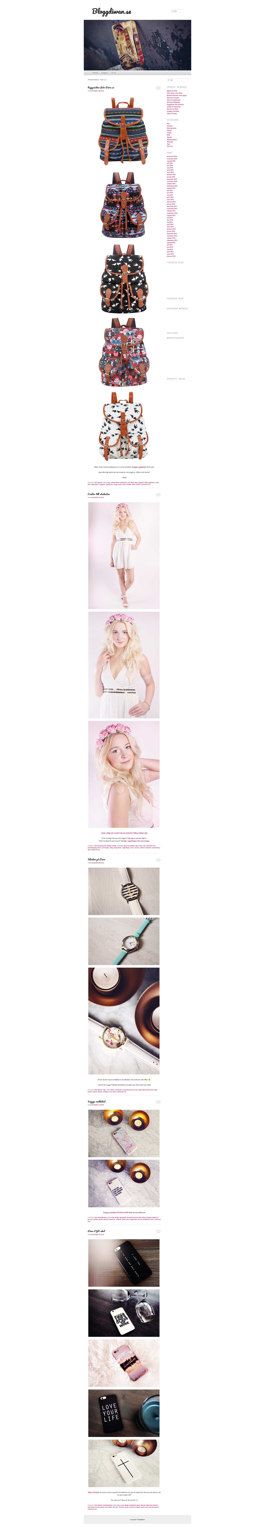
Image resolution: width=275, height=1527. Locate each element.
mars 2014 (170, 227)
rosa (110, 1092)
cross (122, 1505)
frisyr (141, 846)
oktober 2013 (171, 238)
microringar (145, 841)
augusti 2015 (171, 188)
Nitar (168, 135)
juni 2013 (170, 247)
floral (136, 1090)
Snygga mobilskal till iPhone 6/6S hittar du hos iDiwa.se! (124, 1212)
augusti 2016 (171, 161)
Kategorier (105, 73)
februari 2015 (171, 202)
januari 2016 (171, 177)
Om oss (113, 73)
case (112, 1217)
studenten (148, 848)
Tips (104, 1090)
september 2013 (172, 240)
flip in (137, 846)
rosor (132, 848)
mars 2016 (170, 172)
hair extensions (148, 846)
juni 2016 (170, 165)
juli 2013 (170, 245)
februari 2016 (171, 174)
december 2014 (172, 206)
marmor (131, 1507)
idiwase (154, 1217)
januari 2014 (171, 231)
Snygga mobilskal (96, 1101)
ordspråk (118, 1219)
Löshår (114, 846)
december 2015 (172, 179)
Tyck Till (170, 146)
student (142, 848)
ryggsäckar (109, 484)
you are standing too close (146, 1219)
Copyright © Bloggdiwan (137, 1519)
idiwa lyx (143, 1505)
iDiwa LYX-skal (96, 1231)
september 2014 (172, 213)
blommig (126, 1090)
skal (127, 1219)
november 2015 (172, 181)
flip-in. (144, 838)
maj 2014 (170, 222)
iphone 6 (106, 1219)
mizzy (111, 848)
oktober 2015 (171, 184)
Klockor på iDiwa (96, 859)
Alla (96, 482)
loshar (99, 848)
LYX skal (121, 1507)
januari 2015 (171, 204)
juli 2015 (170, 190)
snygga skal (133, 1219)
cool (129, 482)
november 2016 (172, 159)
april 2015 (170, 197)
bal (122, 846)
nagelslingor (132, 841)
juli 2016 (170, 163)
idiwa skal (149, 1505)
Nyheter (100, 482)
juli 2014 (170, 218)
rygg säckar (95, 484)
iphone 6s (112, 1219)
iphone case (104, 1507)
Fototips (169, 126)
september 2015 (172, 186)
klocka (95, 1092)
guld (140, 1090)
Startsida (95, 73)
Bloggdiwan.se (111, 11)
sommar (136, 848)
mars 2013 (170, 254)
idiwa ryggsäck (139, 482)
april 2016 (170, 170)
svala (119, 484)
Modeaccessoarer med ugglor (177, 95)
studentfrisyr (156, 848)
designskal (123, 1217)
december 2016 (172, 156)
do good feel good (132, 1217)
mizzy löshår (117, 848)
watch (114, 1092)
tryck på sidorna (153, 1507)
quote (124, 1219)
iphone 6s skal (95, 1507)
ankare (112, 1090)
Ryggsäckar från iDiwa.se (101, 87)
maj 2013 (170, 249)
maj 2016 (170, 168)
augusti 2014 (171, 215)
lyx (117, 1507)
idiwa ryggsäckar (149, 482)
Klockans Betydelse (173, 102)
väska (133, 484)
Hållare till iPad (172, 91)
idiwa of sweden (147, 1217)
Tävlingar (170, 142)
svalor (124, 484)
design (117, 1217)
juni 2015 (170, 193)
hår (154, 846)
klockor (100, 1092)
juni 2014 (170, 220)
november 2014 (172, 208)
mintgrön (105, 1092)
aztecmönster (115, 482)
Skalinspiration (102, 1217)
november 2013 (172, 236)
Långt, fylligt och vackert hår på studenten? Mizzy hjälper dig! (124, 833)
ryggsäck (102, 484)
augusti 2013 (171, 242)
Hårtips (109, 846)
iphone (101, 1219)
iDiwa (117, 1079)
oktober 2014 (171, 211)
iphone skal (111, 1507)
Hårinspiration (102, 846)
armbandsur (119, 1090)
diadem (132, 846)
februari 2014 (171, 229)
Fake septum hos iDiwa (174, 93)
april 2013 (170, 252)
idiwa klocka (150, 1090)
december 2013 (172, 233)
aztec (108, 482)
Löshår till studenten (99, 494)
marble (126, 1507)
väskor (138, 484)
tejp (125, 841)
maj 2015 (170, 195)
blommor (132, 1090)
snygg (115, 484)
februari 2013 (171, 256)
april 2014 (170, 224)
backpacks (123, 482)
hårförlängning (92, 848)
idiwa (132, 482)
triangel (128, 484)
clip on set (126, 846)
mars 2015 (170, 199)
